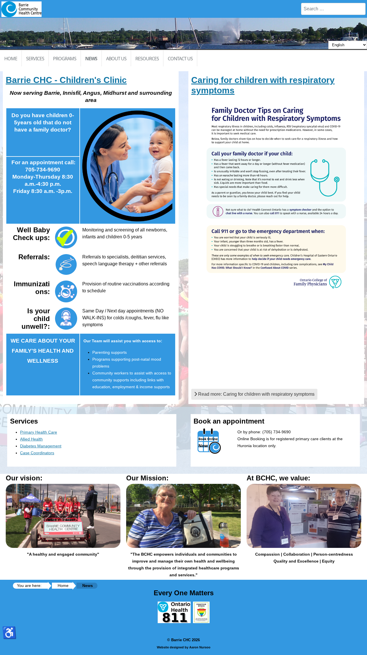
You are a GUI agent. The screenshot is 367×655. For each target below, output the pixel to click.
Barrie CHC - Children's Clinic (66, 80)
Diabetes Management (40, 446)
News (91, 58)
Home (10, 58)
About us (116, 58)
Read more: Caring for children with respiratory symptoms (256, 394)
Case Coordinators (37, 453)
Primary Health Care (38, 432)
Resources (147, 58)
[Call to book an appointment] (66, 237)
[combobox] (333, 9)
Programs (64, 58)
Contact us (180, 58)
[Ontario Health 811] (174, 621)
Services (35, 58)
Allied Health (31, 439)
